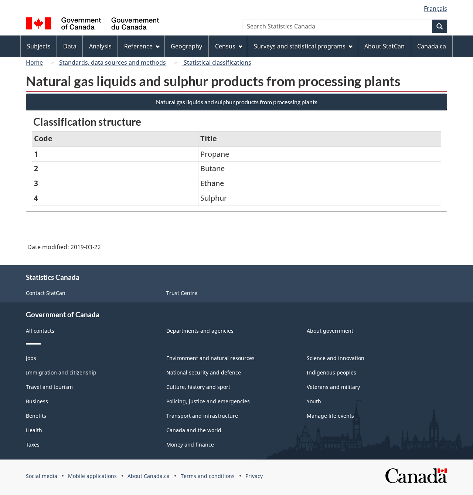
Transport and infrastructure (202, 415)
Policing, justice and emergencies (208, 401)
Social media (41, 475)
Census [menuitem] (225, 46)
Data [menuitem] (69, 46)
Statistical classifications (216, 62)
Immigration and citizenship (61, 372)
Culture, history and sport (198, 386)
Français (435, 8)
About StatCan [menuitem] (384, 46)
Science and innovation (335, 358)
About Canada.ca (148, 475)
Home (34, 62)
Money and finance (190, 444)
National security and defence (203, 372)
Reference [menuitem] (138, 46)
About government (330, 330)
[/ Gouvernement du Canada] (92, 24)
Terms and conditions (208, 475)
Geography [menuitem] (186, 46)
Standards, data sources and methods (112, 62)
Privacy (254, 475)
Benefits (36, 415)
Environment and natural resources (210, 358)
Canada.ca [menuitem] (431, 46)
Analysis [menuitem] (100, 46)
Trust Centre (181, 292)
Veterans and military (333, 386)
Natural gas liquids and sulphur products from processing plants (236, 101)
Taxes (33, 444)
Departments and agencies (200, 330)
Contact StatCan (45, 292)
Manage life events (330, 415)
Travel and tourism (49, 386)
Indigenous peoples (331, 372)
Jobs (31, 358)
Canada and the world (193, 430)
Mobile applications (92, 475)
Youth (314, 401)
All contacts (40, 330)
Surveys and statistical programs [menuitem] (300, 46)
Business (37, 401)
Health (34, 430)
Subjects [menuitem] (39, 46)
